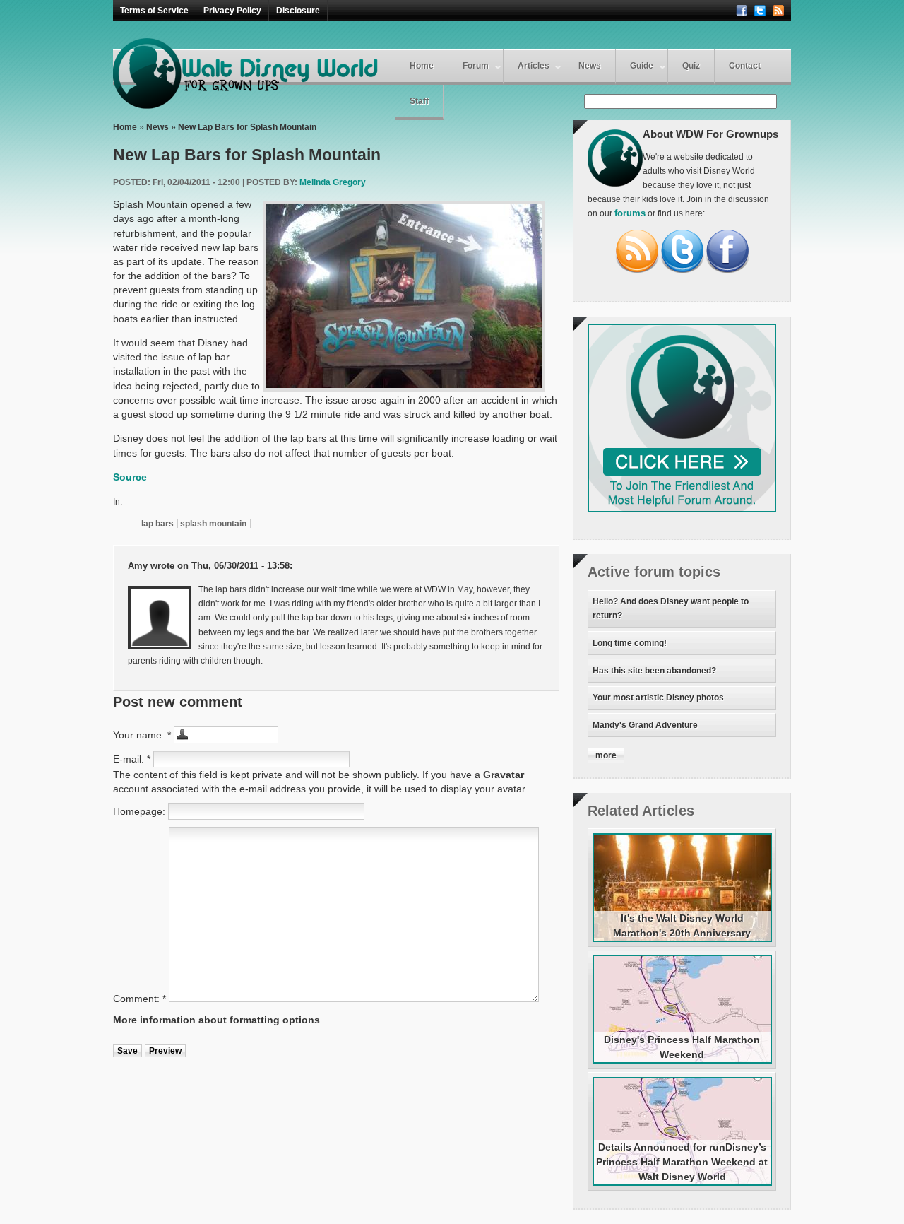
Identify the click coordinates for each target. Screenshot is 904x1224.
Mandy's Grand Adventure (645, 725)
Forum (476, 66)
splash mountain (213, 523)
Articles (533, 66)
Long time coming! (630, 643)
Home (422, 66)
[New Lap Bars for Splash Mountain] (404, 296)
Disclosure (298, 10)
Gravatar (503, 774)
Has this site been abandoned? (654, 670)
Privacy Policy (232, 10)
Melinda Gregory (332, 182)
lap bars (157, 523)
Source (130, 477)
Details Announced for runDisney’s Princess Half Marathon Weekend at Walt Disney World (682, 1161)
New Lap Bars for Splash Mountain (247, 127)
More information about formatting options (216, 1019)
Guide (641, 66)
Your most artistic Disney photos (658, 697)
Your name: (142, 735)
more (606, 755)
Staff (419, 101)
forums (630, 213)
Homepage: (140, 811)
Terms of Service (154, 10)
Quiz (691, 66)
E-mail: (131, 759)
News (589, 66)
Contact (745, 66)
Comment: (139, 998)
